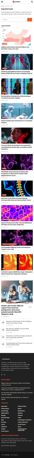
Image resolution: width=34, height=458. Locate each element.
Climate (3, 429)
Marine (20, 408)
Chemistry (4, 426)
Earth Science (5, 431)
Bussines (3, 422)
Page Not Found (8, 6)
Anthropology (5, 408)
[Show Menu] (2, 2)
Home (2, 6)
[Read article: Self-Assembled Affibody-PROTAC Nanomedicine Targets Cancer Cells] (17, 238)
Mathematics (21, 411)
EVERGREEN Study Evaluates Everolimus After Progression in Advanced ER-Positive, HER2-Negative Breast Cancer (14, 173)
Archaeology (4, 411)
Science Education (23, 422)
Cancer (4, 168)
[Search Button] (32, 2)
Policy (19, 417)
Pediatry (20, 415)
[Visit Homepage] (17, 2)
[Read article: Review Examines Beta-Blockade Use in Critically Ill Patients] (17, 111)
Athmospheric (5, 413)
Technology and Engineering (9, 219)
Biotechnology (5, 417)
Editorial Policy (22, 406)
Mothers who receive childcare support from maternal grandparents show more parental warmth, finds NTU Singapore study (12, 310)
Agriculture (4, 406)
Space (4, 268)
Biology (3, 415)
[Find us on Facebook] (1, 375)
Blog (2, 420)
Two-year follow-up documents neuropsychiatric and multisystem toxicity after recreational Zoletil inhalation (16, 147)
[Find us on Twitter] (4, 375)
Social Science (22, 424)
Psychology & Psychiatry (24, 420)
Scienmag (7, 454)
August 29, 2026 (5, 51)
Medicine (5, 43)
